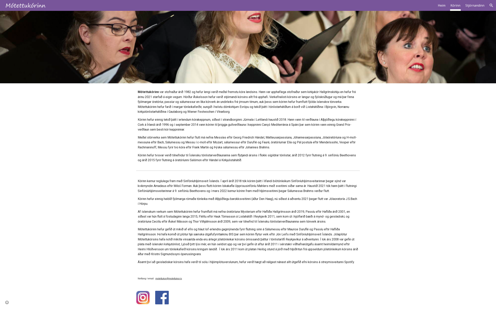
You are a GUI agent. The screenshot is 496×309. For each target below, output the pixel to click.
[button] (491, 5)
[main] (248, 126)
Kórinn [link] (455, 5)
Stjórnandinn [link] (474, 5)
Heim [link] (441, 5)
